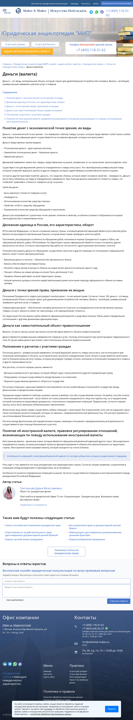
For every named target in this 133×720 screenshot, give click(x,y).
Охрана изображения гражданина (87, 539)
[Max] (102, 12)
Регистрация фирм (77, 677)
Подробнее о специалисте (33, 504)
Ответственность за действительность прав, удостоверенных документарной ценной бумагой (31, 534)
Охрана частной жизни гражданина (24, 539)
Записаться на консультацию (116, 3)
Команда (74, 3)
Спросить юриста (119, 601)
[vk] (5, 663)
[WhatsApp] (96, 12)
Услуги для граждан (15, 44)
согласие (48, 709)
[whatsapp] (15, 663)
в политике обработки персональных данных (50, 714)
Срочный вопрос (15, 600)
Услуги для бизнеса (45, 44)
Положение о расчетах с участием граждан (28, 114)
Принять (112, 709)
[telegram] (91, 12)
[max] (20, 663)
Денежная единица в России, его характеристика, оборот (35, 102)
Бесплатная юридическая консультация (49, 3)
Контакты (85, 3)
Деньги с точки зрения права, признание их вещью (32, 106)
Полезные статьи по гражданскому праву (66, 551)
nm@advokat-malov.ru (95, 642)
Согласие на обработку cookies (57, 700)
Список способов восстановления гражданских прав (33, 525)
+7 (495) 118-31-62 (91, 50)
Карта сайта (49, 677)
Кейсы (96, 3)
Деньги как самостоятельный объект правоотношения (34, 110)
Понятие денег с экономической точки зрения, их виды (34, 98)
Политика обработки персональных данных (63, 697)
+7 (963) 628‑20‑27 (93, 628)
